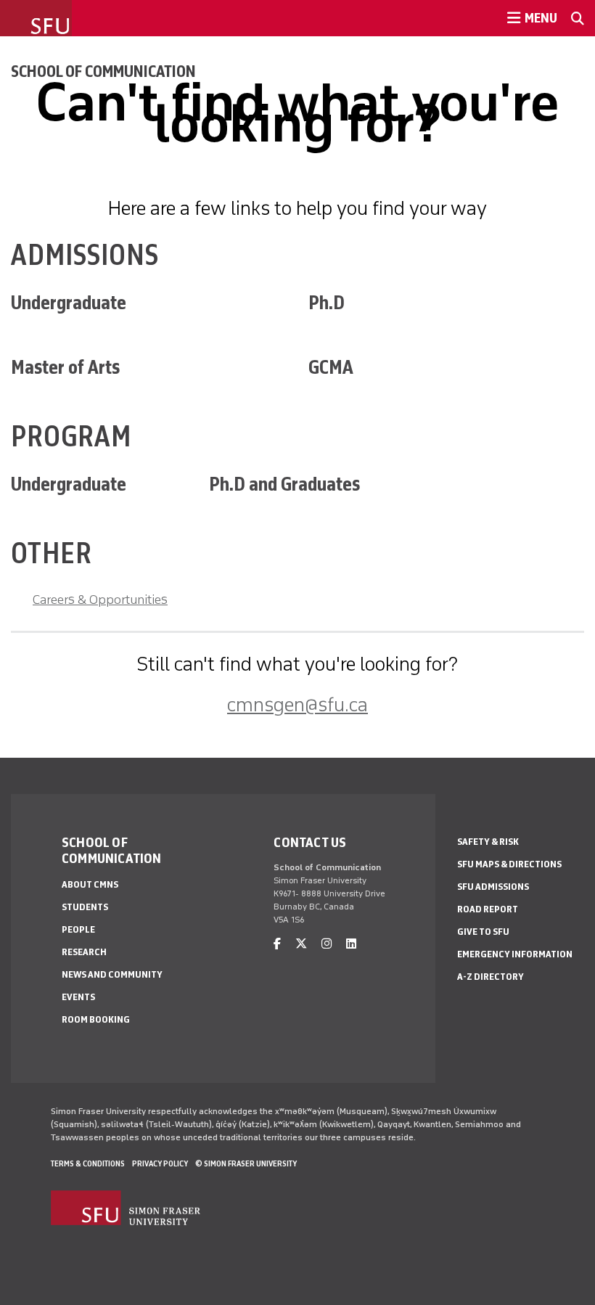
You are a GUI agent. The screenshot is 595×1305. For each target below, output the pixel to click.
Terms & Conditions (88, 1163)
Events (78, 997)
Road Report (487, 909)
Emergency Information (515, 954)
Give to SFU (483, 931)
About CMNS (90, 884)
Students (85, 907)
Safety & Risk (488, 841)
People (78, 929)
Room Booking (96, 1019)
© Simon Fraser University (246, 1163)
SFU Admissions (493, 886)
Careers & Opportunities (100, 600)
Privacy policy (160, 1163)
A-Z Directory (490, 976)
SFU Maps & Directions (509, 864)
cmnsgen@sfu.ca (297, 704)
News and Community (112, 974)
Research (84, 952)
